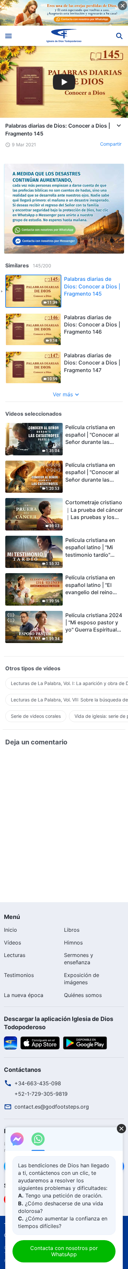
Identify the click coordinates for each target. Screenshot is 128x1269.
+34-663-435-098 (37, 1083)
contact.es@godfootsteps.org (51, 1106)
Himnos (73, 942)
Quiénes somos (83, 995)
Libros (71, 929)
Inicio (10, 929)
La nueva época (23, 995)
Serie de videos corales (36, 716)
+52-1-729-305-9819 (41, 1094)
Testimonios (19, 975)
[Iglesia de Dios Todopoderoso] (64, 36)
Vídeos (12, 942)
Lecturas (14, 955)
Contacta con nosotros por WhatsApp (64, 1251)
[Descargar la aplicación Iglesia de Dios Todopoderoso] (10, 1042)
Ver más (63, 394)
